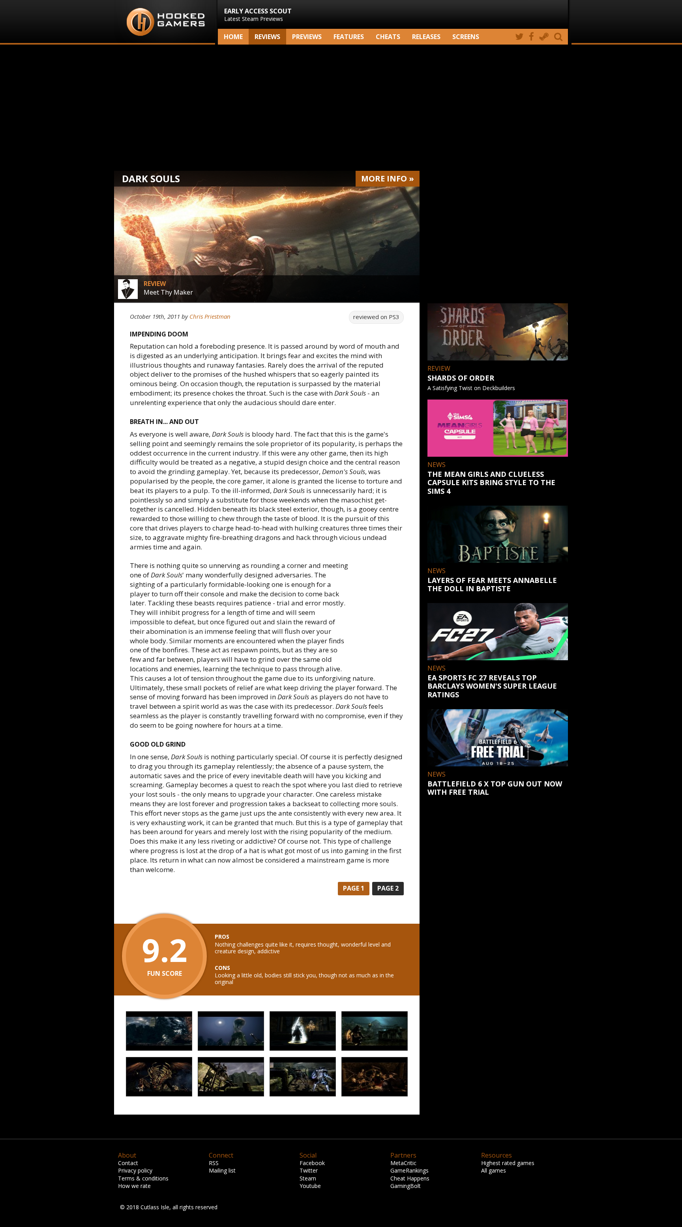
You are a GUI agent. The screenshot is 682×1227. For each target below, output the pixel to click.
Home (233, 36)
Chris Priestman (209, 316)
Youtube (310, 1186)
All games (493, 1170)
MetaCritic (403, 1163)
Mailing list (222, 1170)
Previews (307, 36)
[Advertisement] (341, 107)
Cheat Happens (409, 1178)
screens (465, 36)
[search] (559, 37)
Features (349, 36)
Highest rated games (507, 1163)
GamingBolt (405, 1186)
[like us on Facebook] (531, 37)
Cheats (388, 36)
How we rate (134, 1186)
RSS (214, 1163)
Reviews (267, 36)
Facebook (312, 1163)
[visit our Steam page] (544, 37)
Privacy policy (135, 1170)
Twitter (309, 1170)
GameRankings (409, 1170)
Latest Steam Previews (258, 14)
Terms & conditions (143, 1178)
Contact (128, 1163)
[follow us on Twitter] (519, 37)
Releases (426, 36)
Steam (308, 1178)
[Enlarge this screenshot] (159, 1031)
